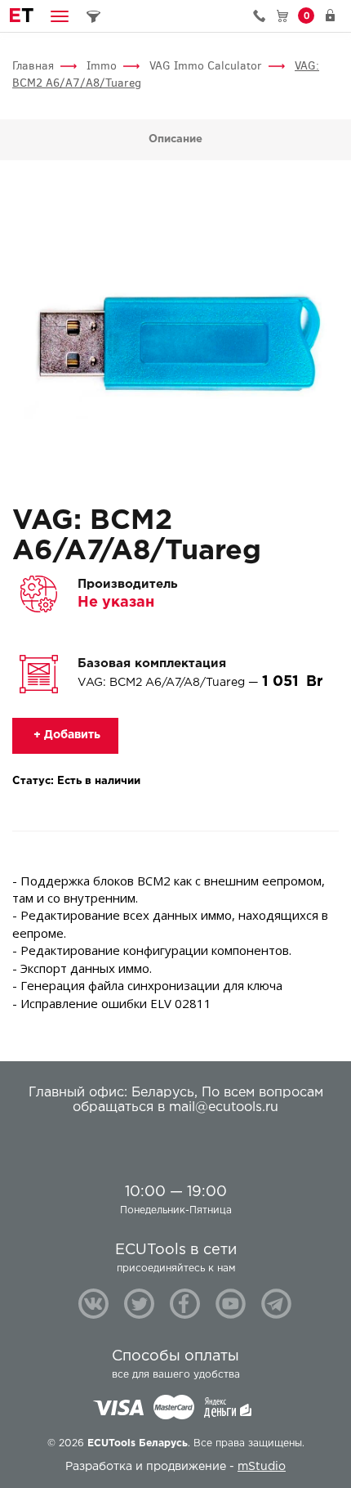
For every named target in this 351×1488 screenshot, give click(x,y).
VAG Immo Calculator (205, 66)
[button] (59, 16)
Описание (175, 139)
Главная (33, 66)
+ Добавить (65, 735)
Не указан (116, 602)
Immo (102, 66)
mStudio (262, 1467)
